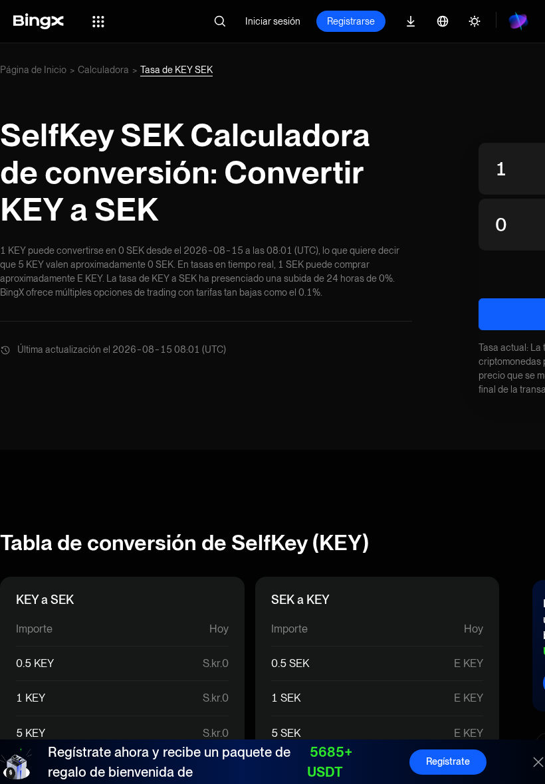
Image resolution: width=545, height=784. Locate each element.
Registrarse (351, 21)
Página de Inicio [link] (33, 69)
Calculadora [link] (103, 69)
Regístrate (448, 761)
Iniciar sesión (272, 21)
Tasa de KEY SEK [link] (176, 69)
